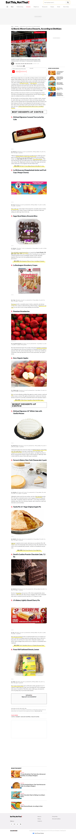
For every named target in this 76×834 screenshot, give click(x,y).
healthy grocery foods (24, 82)
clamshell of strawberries (42, 347)
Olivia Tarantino (20, 66)
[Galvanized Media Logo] (13, 830)
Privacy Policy (54, 816)
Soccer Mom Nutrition (37, 158)
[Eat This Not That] (29, 695)
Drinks (58, 6)
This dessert (13, 304)
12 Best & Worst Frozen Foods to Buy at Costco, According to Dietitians (27, 106)
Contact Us (40, 821)
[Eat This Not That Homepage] (17, 2)
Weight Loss (36, 6)
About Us (39, 816)
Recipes (52, 6)
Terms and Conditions (56, 818)
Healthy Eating (20, 6)
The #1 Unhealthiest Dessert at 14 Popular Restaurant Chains (31, 645)
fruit (43, 94)
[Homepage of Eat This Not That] (16, 817)
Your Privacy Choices (39, 833)
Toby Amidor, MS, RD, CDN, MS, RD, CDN (24, 63)
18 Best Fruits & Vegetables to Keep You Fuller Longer (32, 400)
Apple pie (13, 543)
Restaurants (44, 6)
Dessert (18, 716)
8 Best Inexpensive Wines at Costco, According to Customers (31, 261)
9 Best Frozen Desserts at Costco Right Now (32, 550)
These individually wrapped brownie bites (19, 252)
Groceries (28, 6)
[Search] (68, 2)
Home (12, 26)
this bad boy (18, 593)
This (12, 394)
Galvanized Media (37, 830)
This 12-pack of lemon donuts (17, 685)
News (12, 6)
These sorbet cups (14, 208)
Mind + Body (66, 6)
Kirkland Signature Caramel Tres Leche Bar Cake (26, 155)
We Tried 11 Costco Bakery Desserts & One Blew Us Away (32, 166)
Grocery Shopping (25, 716)
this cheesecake (39, 496)
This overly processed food (16, 636)
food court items (33, 82)
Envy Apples (13, 387)
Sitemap (39, 818)
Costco (12, 245)
